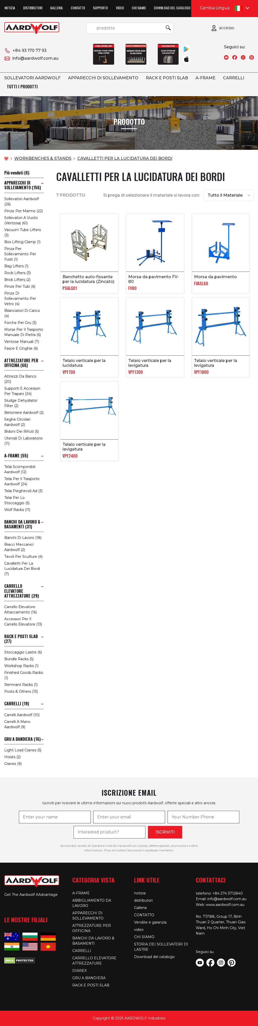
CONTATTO (78, 7)
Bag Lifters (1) (16, 266)
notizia (10, 7)
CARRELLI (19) (16, 703)
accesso (226, 27)
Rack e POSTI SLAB (167, 78)
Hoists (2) (12, 757)
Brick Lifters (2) (17, 279)
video (120, 7)
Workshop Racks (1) (21, 666)
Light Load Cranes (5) (22, 750)
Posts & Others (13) (21, 691)
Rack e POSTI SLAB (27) (21, 639)
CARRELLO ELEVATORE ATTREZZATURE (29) (21, 591)
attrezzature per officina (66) (21, 363)
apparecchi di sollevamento (103, 78)
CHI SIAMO (139, 7)
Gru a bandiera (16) (22, 739)
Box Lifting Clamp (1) (22, 242)
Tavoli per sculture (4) (23, 556)
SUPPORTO (100, 7)
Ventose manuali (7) (21, 341)
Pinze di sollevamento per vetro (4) (20, 298)
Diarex (79, 970)
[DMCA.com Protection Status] (19, 960)
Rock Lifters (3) (17, 273)
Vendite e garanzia (150, 922)
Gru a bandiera (89, 978)
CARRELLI (233, 78)
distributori (32, 7)
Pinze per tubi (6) (19, 286)
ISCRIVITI (165, 832)
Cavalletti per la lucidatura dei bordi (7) (22, 568)
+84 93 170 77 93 (30, 50)
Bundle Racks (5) (19, 659)
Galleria (56, 7)
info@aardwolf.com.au (35, 58)
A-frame (205, 78)
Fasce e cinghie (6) (21, 348)
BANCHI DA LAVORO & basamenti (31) (22, 524)
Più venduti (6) (16, 172)
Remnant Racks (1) (21, 684)
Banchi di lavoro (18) (23, 537)
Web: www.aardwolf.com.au (220, 904)
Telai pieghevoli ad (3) (23, 491)
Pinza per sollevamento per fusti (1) (20, 254)
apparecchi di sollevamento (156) (22, 185)
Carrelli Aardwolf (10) (22, 715)
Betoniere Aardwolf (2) (24, 412)
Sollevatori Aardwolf (32, 78)
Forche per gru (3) (20, 322)
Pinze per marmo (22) (23, 211)
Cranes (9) (13, 763)
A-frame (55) (16, 455)
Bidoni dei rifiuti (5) (21, 431)
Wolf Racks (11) (17, 509)
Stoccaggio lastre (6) (23, 652)
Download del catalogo (172, 7)
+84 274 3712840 (227, 893)
